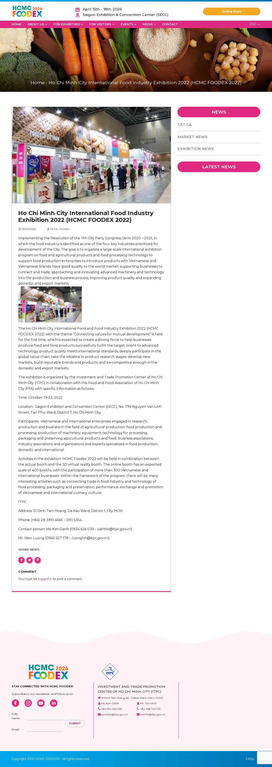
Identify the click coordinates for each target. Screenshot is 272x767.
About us (36, 24)
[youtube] (41, 703)
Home (16, 24)
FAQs (250, 759)
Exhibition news (195, 149)
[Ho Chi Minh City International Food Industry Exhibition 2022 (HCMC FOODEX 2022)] (91, 155)
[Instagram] (28, 703)
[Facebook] (15, 703)
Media (148, 24)
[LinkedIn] (53, 703)
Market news (192, 137)
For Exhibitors (67, 24)
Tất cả (184, 125)
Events (127, 24)
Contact (170, 24)
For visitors (100, 24)
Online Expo (231, 11)
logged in (45, 579)
